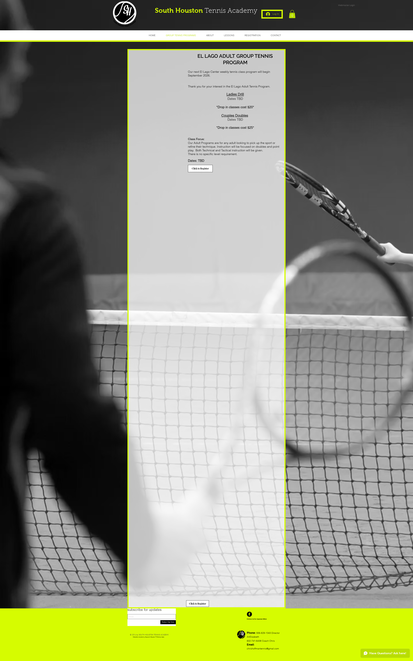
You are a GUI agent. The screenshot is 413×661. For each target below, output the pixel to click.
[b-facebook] (249, 614)
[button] (292, 14)
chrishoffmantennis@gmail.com (263, 648)
